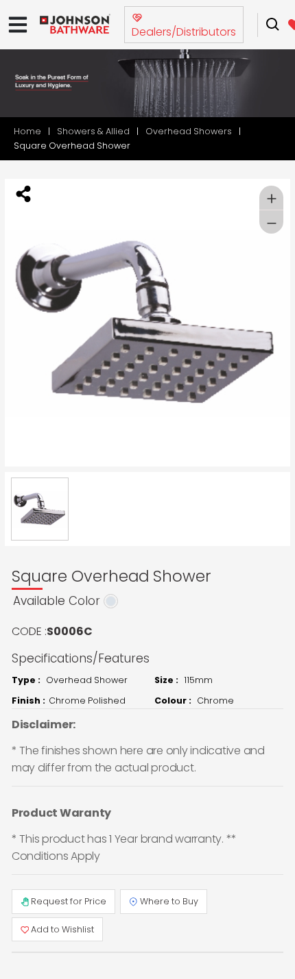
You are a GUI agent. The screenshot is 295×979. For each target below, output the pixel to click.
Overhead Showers (188, 131)
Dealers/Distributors (184, 32)
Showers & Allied (93, 131)
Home (27, 131)
